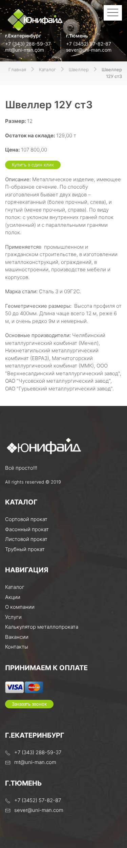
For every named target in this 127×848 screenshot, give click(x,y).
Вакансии (16, 637)
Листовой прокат (26, 539)
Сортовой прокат (26, 519)
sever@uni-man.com (88, 50)
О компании (20, 607)
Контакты (16, 647)
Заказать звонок (29, 704)
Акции (12, 597)
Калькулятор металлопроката (41, 627)
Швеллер (79, 69)
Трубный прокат (25, 549)
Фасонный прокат (27, 529)
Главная (17, 69)
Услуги (13, 617)
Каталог (47, 69)
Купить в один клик (33, 164)
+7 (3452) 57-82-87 (88, 44)
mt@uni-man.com (24, 50)
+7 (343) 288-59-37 (28, 44)
